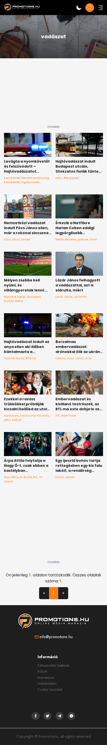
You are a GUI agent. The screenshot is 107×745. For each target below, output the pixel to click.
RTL (57, 416)
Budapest (34, 297)
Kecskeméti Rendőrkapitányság (26, 178)
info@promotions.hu (56, 637)
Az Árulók (26, 477)
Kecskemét (12, 182)
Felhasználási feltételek (54, 665)
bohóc (59, 477)
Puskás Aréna (13, 301)
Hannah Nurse (14, 358)
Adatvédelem (47, 683)
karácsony (11, 416)
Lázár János (64, 297)
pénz (58, 178)
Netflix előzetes (66, 239)
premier (83, 239)
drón (88, 358)
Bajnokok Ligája (15, 297)
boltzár (17, 420)
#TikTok (30, 358)
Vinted (25, 239)
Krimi (93, 239)
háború (60, 358)
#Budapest (71, 178)
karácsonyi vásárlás (34, 416)
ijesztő (70, 477)
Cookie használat (50, 689)
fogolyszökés (30, 182)
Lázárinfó (80, 297)
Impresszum (46, 677)
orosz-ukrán (75, 358)
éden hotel (68, 416)
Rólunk (42, 671)
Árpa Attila (11, 477)
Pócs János (12, 239)
